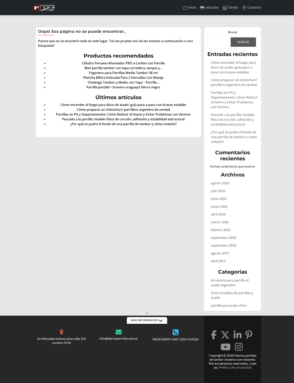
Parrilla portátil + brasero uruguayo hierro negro (123, 87)
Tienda (232, 7)
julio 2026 (218, 191)
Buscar (232, 32)
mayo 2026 (219, 206)
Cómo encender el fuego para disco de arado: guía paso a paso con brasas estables (123, 105)
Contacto (253, 7)
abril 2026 (218, 214)
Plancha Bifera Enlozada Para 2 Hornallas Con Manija (123, 77)
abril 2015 (218, 261)
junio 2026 (218, 198)
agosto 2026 (220, 183)
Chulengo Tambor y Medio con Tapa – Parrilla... (123, 82)
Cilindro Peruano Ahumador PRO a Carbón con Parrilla (123, 63)
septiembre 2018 (223, 245)
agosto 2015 (220, 253)
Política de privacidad (235, 367)
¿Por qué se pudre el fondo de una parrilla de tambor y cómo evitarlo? (123, 124)
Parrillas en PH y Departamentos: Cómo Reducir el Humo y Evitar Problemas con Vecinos (123, 114)
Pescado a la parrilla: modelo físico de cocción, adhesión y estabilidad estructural (123, 119)
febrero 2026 (220, 230)
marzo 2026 (220, 222)
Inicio (191, 7)
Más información (145, 320)
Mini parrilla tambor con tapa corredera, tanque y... (123, 68)
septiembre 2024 (223, 237)
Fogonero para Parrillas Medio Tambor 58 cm (123, 73)
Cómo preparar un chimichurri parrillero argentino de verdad (123, 109)
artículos (212, 7)
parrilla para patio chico (229, 305)
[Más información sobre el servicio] (61, 331)
